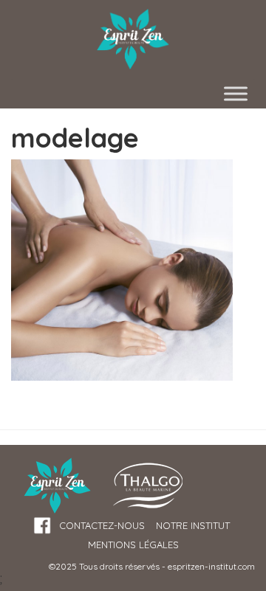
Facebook (42, 525)
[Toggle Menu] (236, 93)
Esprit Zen (133, 39)
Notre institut (193, 525)
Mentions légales (133, 544)
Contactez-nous (102, 525)
